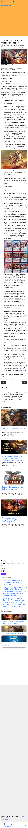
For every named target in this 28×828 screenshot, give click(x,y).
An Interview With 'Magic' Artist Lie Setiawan (12, 633)
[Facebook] (6, 379)
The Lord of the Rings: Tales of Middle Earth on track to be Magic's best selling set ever (13, 458)
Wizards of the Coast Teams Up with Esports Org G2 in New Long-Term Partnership (14, 594)
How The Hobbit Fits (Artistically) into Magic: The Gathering (15, 588)
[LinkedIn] (11, 379)
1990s (3, 567)
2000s (3, 568)
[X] (9, 379)
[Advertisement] (14, 21)
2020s (3, 572)
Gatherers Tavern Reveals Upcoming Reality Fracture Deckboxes (12, 583)
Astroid (22, 816)
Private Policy (4, 819)
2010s (3, 570)
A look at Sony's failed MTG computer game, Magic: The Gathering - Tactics (12, 520)
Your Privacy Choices (11, 824)
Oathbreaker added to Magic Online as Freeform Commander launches (13, 489)
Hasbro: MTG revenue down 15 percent (14, 429)
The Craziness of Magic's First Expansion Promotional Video (14, 599)
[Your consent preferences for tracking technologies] (25, 825)
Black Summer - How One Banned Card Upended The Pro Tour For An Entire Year (14, 605)
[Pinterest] (14, 379)
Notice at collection (7, 826)
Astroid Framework (11, 817)
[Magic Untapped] (14, 2)
